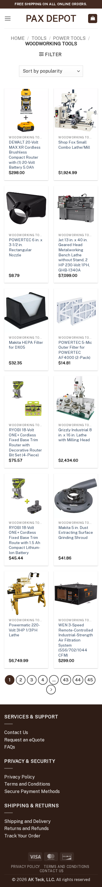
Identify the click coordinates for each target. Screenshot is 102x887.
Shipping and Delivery (27, 821)
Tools (38, 38)
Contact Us (16, 732)
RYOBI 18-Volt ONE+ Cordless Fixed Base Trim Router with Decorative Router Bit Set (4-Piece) (25, 442)
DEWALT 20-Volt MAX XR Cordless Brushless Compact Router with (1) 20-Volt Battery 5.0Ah (25, 154)
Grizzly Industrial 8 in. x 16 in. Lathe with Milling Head (75, 435)
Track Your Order (22, 836)
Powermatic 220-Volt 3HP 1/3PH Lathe (24, 630)
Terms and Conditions (27, 784)
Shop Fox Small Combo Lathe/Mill (74, 145)
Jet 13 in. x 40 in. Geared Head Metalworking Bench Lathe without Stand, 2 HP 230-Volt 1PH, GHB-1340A (74, 255)
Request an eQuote (24, 740)
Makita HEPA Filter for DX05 (26, 345)
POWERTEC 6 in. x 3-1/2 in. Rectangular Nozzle (25, 247)
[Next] (51, 689)
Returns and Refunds (26, 828)
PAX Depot (51, 18)
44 (78, 679)
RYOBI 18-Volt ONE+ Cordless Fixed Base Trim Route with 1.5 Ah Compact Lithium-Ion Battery (24, 540)
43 (66, 679)
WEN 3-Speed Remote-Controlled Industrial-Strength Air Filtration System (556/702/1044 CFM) (75, 640)
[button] (7, 18)
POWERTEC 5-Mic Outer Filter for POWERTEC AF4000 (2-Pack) (75, 350)
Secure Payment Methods (32, 791)
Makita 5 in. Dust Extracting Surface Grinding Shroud (75, 532)
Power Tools (69, 38)
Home (18, 38)
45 (90, 679)
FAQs (9, 747)
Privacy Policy (19, 777)
